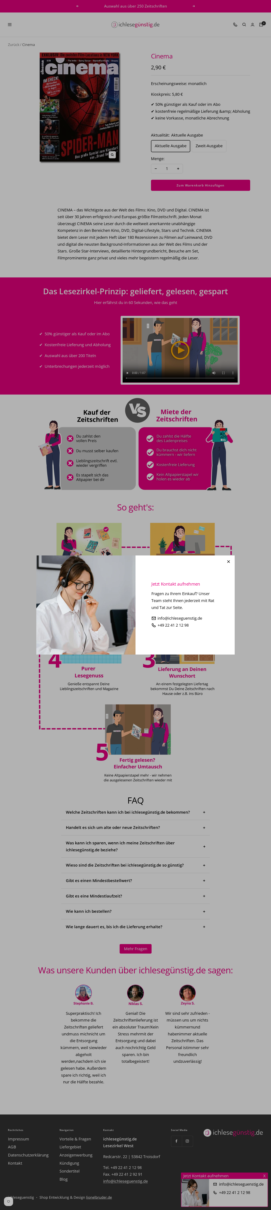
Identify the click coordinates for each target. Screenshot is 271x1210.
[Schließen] (228, 561)
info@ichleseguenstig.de (180, 618)
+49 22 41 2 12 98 (173, 625)
